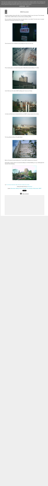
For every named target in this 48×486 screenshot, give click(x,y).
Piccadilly (23, 184)
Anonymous (29, 186)
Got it (27, 6)
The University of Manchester (10, 184)
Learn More (22, 6)
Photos (26, 184)
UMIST (17, 184)
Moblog (28, 184)
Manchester (19, 184)
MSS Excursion (24, 12)
